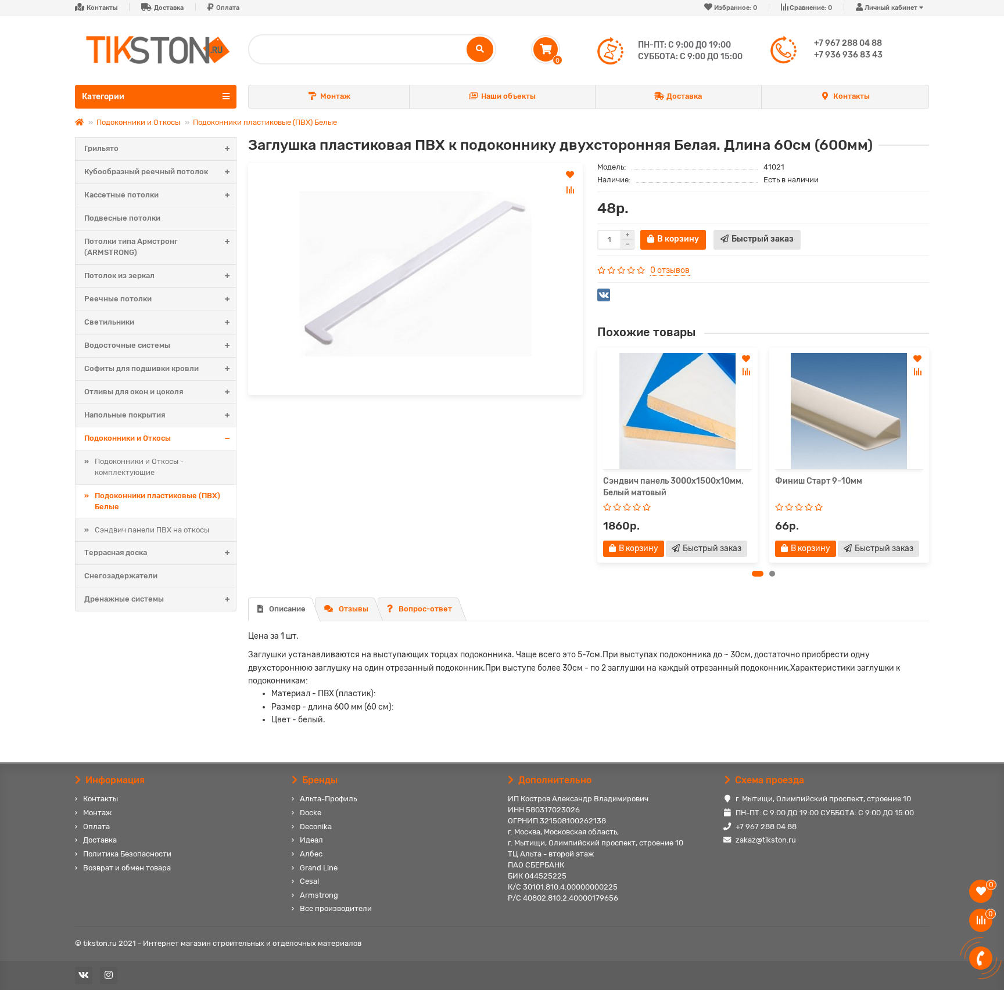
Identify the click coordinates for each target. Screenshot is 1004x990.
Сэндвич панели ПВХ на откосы (152, 529)
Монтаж (335, 96)
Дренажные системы (124, 599)
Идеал (311, 840)
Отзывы (353, 608)
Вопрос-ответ (425, 608)
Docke (310, 812)
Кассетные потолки (121, 194)
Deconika (316, 826)
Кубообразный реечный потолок (146, 171)
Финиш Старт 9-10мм (818, 481)
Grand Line (319, 867)
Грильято (101, 148)
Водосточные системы (127, 345)
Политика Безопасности (127, 853)
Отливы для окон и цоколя (133, 391)
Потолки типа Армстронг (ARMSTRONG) (131, 247)
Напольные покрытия (124, 415)
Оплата (227, 8)
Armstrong (319, 895)
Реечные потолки (118, 298)
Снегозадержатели (120, 575)
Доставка (169, 8)
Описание (287, 608)
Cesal (309, 881)
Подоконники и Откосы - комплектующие (139, 467)
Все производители (336, 908)
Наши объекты (508, 96)
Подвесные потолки (122, 218)
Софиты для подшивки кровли (141, 368)
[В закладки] (570, 175)
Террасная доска (115, 552)
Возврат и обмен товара (127, 867)
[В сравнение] (570, 190)
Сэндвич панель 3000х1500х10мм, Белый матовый (673, 487)
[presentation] (598, 454)
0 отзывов (670, 270)
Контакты (102, 8)
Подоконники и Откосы (138, 122)
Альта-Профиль (328, 798)
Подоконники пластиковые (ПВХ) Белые (265, 122)
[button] (757, 574)
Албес (311, 853)
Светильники (109, 322)
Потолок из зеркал (119, 275)
